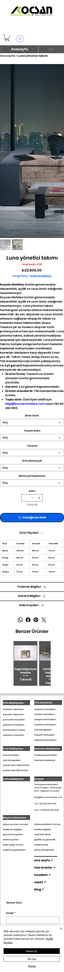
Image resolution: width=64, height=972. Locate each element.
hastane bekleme (44, 760)
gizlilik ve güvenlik (44, 839)
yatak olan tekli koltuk (16, 765)
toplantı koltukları (45, 724)
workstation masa (14, 729)
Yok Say (31, 959)
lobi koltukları (11, 755)
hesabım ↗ (42, 875)
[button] (7, 37)
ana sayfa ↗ (43, 860)
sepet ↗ (40, 882)
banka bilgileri (42, 829)
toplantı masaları (13, 735)
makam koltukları (45, 709)
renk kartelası (42, 834)
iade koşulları (11, 839)
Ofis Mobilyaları (13, 703)
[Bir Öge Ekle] (39, 497)
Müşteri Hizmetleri (14, 817)
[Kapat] (59, 931)
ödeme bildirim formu (47, 824)
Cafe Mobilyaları (13, 779)
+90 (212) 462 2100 (47, 803)
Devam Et (31, 951)
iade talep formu (13, 844)
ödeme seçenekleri (14, 849)
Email (10, 913)
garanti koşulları (13, 834)
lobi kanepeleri (11, 760)
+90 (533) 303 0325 (49, 810)
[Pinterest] (35, 619)
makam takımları (13, 709)
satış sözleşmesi (44, 849)
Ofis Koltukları (43, 702)
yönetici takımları (13, 714)
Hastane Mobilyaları (47, 748)
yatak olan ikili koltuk (15, 770)
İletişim (39, 779)
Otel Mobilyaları (13, 748)
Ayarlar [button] (32, 966)
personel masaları (14, 719)
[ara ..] (20, 38)
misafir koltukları (44, 734)
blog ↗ (39, 889)
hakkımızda (41, 844)
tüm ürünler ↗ (44, 868)
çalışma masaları (13, 724)
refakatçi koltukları (45, 755)
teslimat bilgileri (12, 829)
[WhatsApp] (20, 619)
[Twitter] (43, 619)
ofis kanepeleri (43, 729)
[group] (32, 663)
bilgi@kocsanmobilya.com (25, 404)
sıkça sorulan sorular (15, 824)
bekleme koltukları (45, 740)
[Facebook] (28, 619)
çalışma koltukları (45, 719)
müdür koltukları (44, 714)
